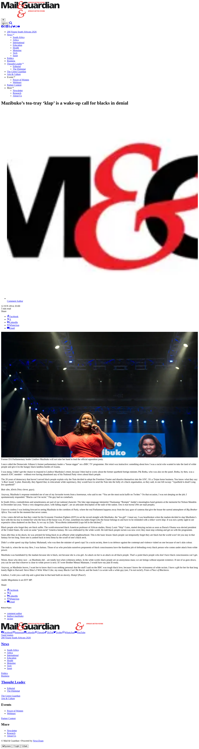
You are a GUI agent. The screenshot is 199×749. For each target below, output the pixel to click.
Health (10, 660)
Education (11, 658)
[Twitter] (14, 27)
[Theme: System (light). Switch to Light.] (5, 23)
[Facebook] (2, 27)
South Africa (13, 650)
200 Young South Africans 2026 (16, 637)
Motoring (11, 663)
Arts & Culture (8, 698)
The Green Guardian (10, 696)
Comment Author (15, 301)
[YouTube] (18, 27)
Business (5, 676)
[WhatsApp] (16, 27)
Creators (9, 635)
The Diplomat (13, 691)
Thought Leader (13, 682)
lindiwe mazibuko (15, 616)
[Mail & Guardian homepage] (99, 9)
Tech (9, 666)
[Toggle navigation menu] (3, 20)
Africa (10, 652)
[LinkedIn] (7, 27)
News (5, 644)
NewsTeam (38, 741)
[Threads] (9, 27)
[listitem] (7, 632)
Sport (9, 668)
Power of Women (15, 711)
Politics (4, 673)
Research (11, 733)
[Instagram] (4, 27)
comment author (14, 613)
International (13, 655)
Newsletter (12, 730)
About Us (11, 736)
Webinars (11, 713)
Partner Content (8, 718)
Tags (3, 635)
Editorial (11, 688)
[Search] (10, 23)
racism (10, 618)
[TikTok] (11, 27)
